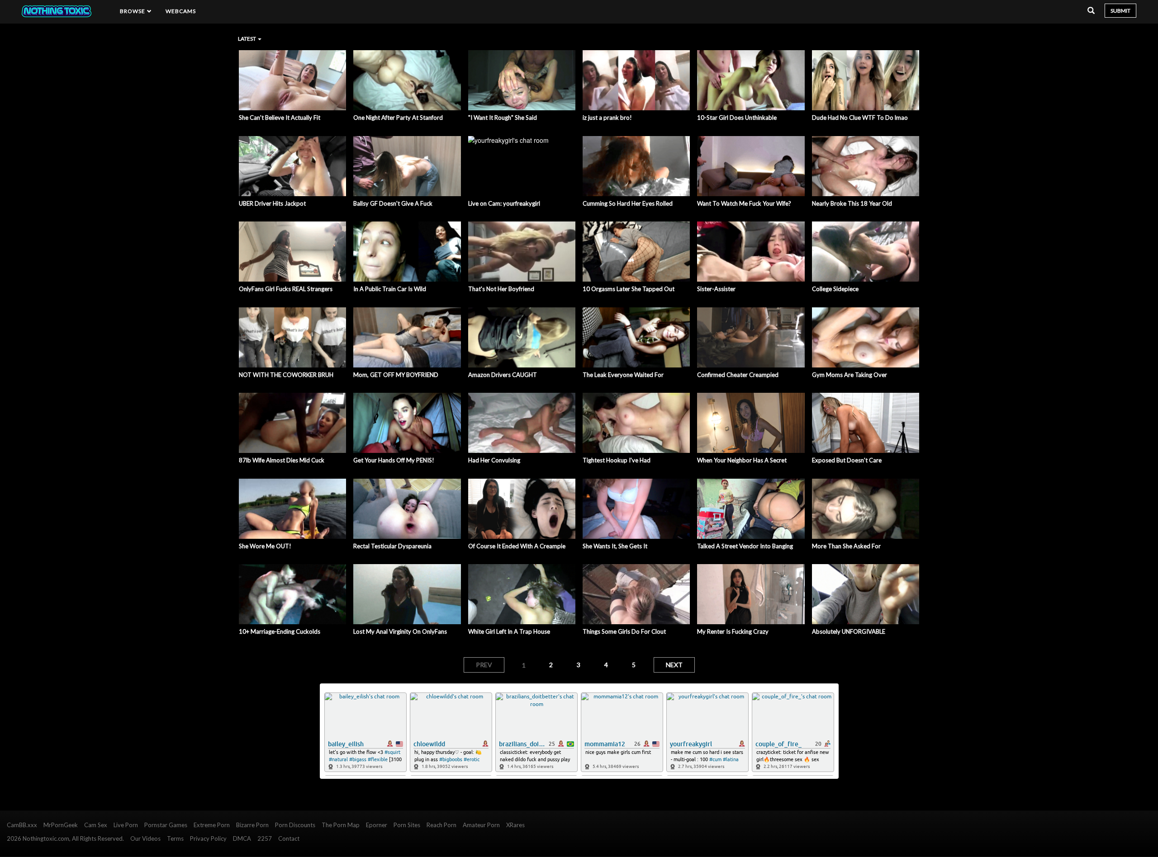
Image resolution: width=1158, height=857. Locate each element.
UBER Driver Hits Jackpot (272, 203)
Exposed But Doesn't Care (847, 460)
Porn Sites (407, 825)
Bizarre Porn (252, 825)
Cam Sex (95, 825)
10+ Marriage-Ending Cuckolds (279, 631)
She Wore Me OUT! (265, 546)
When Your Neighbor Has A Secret (742, 460)
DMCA (242, 838)
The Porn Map (341, 825)
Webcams (181, 11)
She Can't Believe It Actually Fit (279, 117)
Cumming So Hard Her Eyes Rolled (628, 203)
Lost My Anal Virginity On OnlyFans (400, 631)
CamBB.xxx (22, 825)
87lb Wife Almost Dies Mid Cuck (281, 460)
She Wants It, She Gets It (615, 546)
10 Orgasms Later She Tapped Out (628, 289)
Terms (175, 838)
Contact (288, 838)
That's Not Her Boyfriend (501, 289)
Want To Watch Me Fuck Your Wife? (744, 203)
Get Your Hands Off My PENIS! (393, 460)
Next (674, 665)
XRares (515, 825)
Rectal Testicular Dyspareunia (392, 546)
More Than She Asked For (846, 546)
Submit (1120, 10)
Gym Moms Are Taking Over (849, 375)
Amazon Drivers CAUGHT (502, 375)
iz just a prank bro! (607, 117)
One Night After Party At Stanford (398, 117)
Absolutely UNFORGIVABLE (848, 631)
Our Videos (145, 838)
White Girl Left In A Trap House (509, 631)
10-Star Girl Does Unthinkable (737, 117)
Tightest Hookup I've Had (616, 460)
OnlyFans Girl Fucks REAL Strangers (285, 289)
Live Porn (126, 825)
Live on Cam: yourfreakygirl (504, 203)
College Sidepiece (835, 289)
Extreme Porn (212, 825)
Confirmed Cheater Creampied (737, 375)
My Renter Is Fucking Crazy (733, 631)
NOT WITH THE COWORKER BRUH (286, 375)
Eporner (376, 825)
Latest (247, 38)
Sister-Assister (716, 289)
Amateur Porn (481, 825)
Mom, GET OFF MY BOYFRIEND (395, 375)
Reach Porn (441, 825)
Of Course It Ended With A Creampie (516, 546)
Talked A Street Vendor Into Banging (745, 546)
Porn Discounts (295, 825)
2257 (264, 838)
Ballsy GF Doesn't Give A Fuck (392, 203)
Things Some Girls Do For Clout (624, 631)
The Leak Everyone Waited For (623, 375)
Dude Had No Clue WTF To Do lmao (860, 117)
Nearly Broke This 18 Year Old (852, 203)
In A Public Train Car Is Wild (389, 289)
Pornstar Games (165, 825)
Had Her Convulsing (494, 460)
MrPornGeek (60, 825)
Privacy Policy (208, 838)
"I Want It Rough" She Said (502, 117)
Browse (133, 11)
